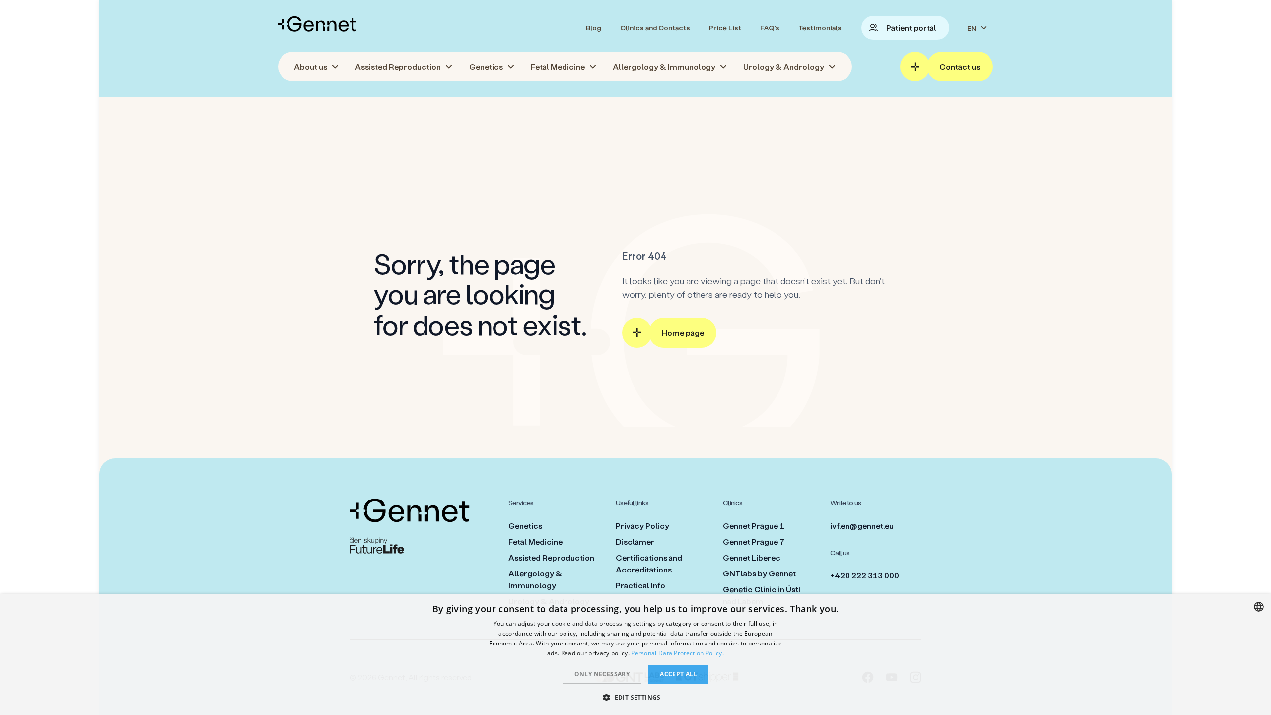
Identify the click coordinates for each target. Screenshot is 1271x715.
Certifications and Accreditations (649, 563)
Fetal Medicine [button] (558, 66)
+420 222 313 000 (864, 575)
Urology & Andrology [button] (783, 66)
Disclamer (635, 541)
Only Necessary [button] (602, 674)
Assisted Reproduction (551, 557)
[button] (635, 697)
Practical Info (640, 585)
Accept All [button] (678, 674)
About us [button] (310, 66)
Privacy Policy (642, 525)
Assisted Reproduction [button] (398, 66)
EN (971, 28)
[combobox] (1259, 607)
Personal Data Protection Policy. (677, 653)
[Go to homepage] (317, 24)
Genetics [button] (486, 66)
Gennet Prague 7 (753, 541)
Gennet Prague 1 (753, 525)
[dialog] (635, 654)
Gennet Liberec (751, 557)
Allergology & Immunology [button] (664, 66)
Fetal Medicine (535, 541)
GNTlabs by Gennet (759, 573)
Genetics (525, 525)
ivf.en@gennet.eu (862, 525)
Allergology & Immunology (535, 579)
